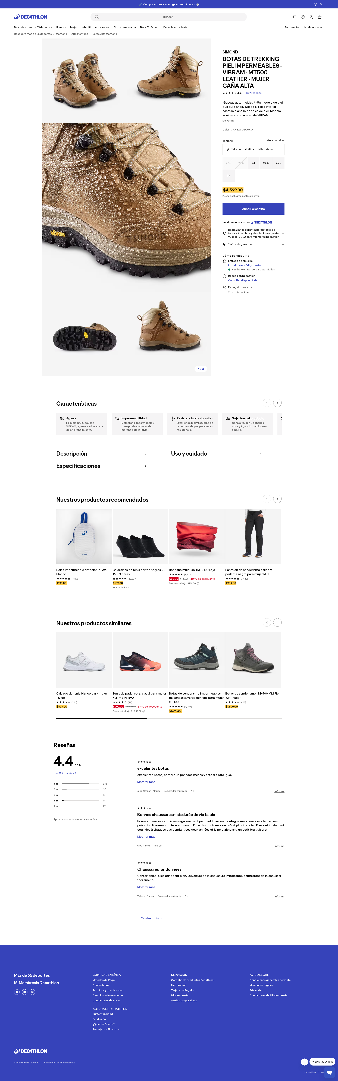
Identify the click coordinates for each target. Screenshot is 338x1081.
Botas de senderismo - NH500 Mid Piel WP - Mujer (252, 695)
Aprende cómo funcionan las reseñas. (75, 819)
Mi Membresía (313, 27)
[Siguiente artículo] (277, 403)
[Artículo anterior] (267, 403)
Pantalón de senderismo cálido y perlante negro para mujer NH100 (249, 572)
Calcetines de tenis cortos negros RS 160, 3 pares (139, 572)
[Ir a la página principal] (30, 16)
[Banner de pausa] (315, 4)
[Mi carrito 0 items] (319, 17)
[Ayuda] (303, 17)
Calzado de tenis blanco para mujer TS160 (81, 695)
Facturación (292, 27)
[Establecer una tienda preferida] (294, 17)
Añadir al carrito (253, 209)
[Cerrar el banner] (321, 4)
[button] (197, 583)
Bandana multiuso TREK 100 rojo (192, 570)
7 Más (201, 368)
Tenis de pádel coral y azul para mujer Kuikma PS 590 (139, 695)
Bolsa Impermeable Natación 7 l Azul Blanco (82, 572)
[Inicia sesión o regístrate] (311, 17)
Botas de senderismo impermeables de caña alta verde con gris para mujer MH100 (196, 698)
